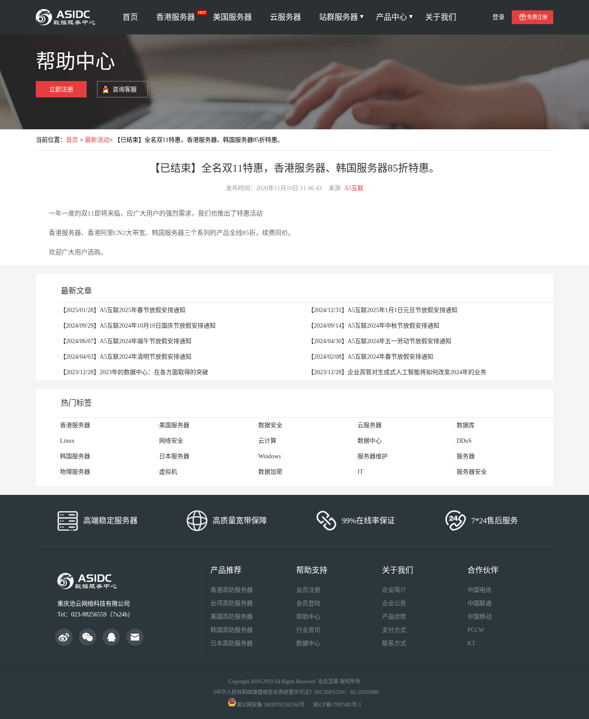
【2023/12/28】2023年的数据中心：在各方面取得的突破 (134, 372)
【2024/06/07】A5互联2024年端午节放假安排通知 (125, 341)
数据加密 (270, 472)
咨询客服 (125, 89)
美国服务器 (232, 17)
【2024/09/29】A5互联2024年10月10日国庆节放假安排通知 (138, 325)
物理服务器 (75, 472)
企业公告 (394, 603)
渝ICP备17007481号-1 (337, 705)
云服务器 (285, 17)
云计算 (267, 441)
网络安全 (171, 441)
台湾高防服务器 (231, 603)
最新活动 (97, 140)
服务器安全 (472, 472)
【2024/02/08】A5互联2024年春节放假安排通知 (370, 356)
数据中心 (369, 441)
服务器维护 (372, 456)
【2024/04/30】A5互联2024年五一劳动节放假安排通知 (379, 341)
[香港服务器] (67, 17)
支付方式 (394, 630)
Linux (67, 441)
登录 (498, 17)
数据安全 (270, 425)
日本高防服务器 (231, 643)
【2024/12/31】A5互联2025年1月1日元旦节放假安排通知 (382, 310)
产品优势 (394, 616)
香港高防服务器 (231, 590)
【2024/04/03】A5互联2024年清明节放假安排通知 (125, 356)
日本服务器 (174, 456)
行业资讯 (308, 630)
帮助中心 (308, 616)
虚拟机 (168, 472)
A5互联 (353, 188)
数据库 (466, 425)
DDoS (464, 441)
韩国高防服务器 (231, 630)
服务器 (466, 456)
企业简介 (394, 590)
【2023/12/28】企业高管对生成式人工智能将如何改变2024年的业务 (397, 372)
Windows (269, 456)
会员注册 (308, 590)
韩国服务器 (75, 456)
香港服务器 (175, 17)
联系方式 (394, 643)
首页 (130, 17)
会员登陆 (308, 603)
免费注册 (537, 17)
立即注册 (61, 89)
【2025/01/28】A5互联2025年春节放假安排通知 (122, 310)
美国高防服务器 (231, 616)
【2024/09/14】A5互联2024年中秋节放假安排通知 (373, 325)
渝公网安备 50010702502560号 (270, 705)
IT (360, 472)
